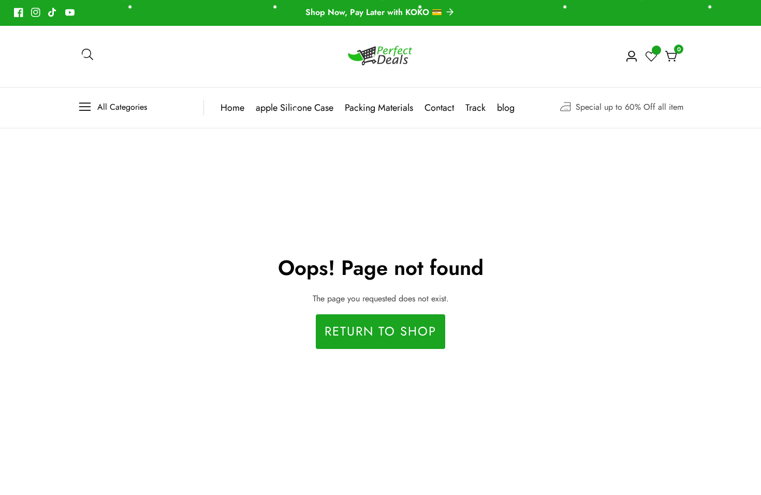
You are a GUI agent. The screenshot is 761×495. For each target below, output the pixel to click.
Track (475, 107)
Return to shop (380, 331)
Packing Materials (379, 107)
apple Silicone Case (294, 107)
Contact (439, 107)
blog (506, 107)
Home (232, 107)
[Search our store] (87, 56)
